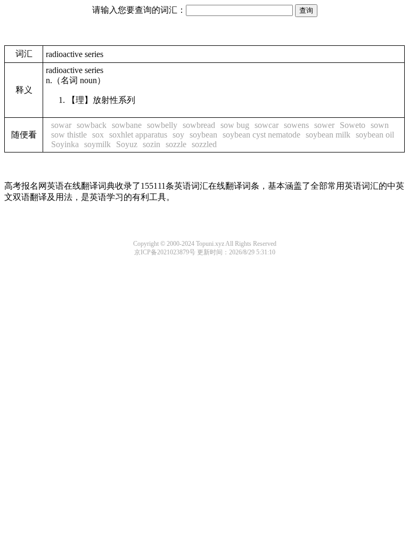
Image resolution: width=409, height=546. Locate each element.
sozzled (204, 144)
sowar (61, 125)
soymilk (97, 144)
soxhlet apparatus (138, 134)
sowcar (267, 125)
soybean (203, 134)
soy (178, 134)
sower (324, 125)
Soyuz (126, 144)
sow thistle (69, 134)
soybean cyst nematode (261, 134)
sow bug (234, 125)
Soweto (352, 125)
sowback (92, 125)
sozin (151, 144)
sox (98, 134)
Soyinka (65, 144)
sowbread (199, 125)
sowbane (127, 125)
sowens (296, 125)
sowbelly (162, 125)
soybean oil (375, 134)
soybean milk (328, 134)
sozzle (176, 144)
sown (380, 125)
